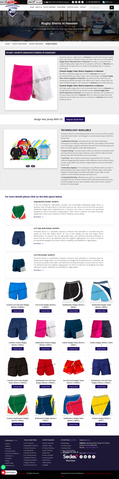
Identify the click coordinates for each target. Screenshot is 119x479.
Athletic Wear (47, 445)
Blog (7, 461)
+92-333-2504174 (94, 2)
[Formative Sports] (12, 9)
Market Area (10, 465)
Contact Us (9, 456)
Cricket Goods (66, 445)
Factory (8, 448)
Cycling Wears (29, 450)
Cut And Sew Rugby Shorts (46, 228)
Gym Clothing (47, 450)
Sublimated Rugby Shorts (46, 202)
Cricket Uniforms (30, 448)
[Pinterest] (82, 2)
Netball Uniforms (30, 458)
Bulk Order (9, 463)
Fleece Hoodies (48, 455)
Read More (37, 217)
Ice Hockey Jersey (30, 455)
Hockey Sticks (66, 448)
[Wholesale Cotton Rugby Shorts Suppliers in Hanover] (19, 265)
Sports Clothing (48, 443)
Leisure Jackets (48, 458)
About (8, 446)
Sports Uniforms (49, 7)
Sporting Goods (73, 7)
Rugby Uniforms (36, 44)
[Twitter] (76, 2)
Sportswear (61, 7)
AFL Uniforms (29, 443)
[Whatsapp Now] (3, 467)
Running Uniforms (30, 465)
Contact (83, 7)
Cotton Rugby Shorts (44, 255)
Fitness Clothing (48, 448)
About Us (39, 7)
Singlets (45, 465)
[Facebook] (73, 2)
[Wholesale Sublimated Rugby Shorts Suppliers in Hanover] (19, 212)
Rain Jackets (47, 462)
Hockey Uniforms (30, 453)
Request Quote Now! (75, 119)
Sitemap (8, 458)
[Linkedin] (79, 2)
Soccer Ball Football (68, 450)
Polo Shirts (46, 460)
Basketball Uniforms (31, 445)
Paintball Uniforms (30, 460)
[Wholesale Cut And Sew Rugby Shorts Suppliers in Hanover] (19, 239)
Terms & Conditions (12, 453)
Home (32, 7)
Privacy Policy (10, 451)
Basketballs (65, 443)
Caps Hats (46, 453)
